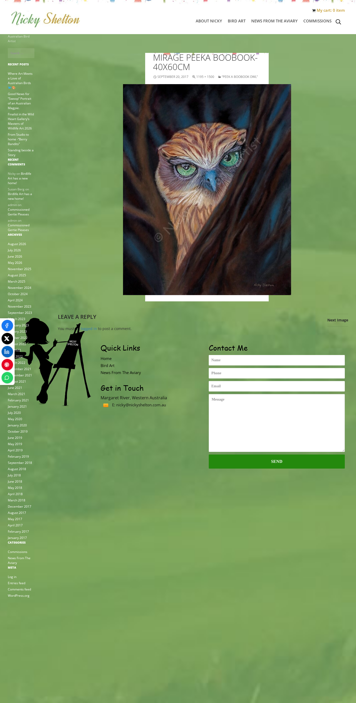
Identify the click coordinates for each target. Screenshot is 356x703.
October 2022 (18, 337)
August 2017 (17, 513)
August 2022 (17, 344)
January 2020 (17, 425)
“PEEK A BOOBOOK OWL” (240, 76)
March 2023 (16, 319)
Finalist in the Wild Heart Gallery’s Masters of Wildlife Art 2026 (21, 121)
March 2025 (16, 281)
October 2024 (18, 294)
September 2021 (20, 375)
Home (106, 358)
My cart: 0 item (331, 10)
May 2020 (15, 419)
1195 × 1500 (205, 76)
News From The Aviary (274, 20)
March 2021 (16, 394)
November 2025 (19, 269)
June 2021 (15, 387)
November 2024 (19, 287)
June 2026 (15, 256)
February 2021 (18, 400)
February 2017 (18, 531)
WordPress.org (18, 595)
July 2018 (14, 475)
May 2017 (15, 519)
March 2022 (16, 362)
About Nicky (209, 20)
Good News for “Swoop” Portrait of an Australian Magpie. (19, 101)
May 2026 (15, 262)
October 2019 (18, 431)
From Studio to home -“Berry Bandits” (18, 139)
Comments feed (19, 589)
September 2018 (20, 463)
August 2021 (17, 381)
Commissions (317, 20)
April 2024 (15, 300)
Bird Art (236, 20)
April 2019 (15, 450)
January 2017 (17, 538)
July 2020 (14, 412)
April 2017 (15, 525)
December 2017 (19, 506)
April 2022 (15, 356)
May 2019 (15, 444)
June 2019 (15, 438)
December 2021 (19, 369)
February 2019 (18, 456)
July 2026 (14, 250)
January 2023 (17, 331)
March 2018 (16, 500)
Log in (12, 577)
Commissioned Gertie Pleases (18, 211)
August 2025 (17, 275)
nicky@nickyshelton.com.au (141, 404)
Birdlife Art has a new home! (19, 178)
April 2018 (15, 494)
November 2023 (19, 306)
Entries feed (16, 583)
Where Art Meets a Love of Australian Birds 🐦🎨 (20, 80)
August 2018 (17, 469)
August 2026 (17, 244)
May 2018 (15, 488)
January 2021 (17, 406)
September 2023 (20, 312)
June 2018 (15, 481)
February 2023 (18, 325)
